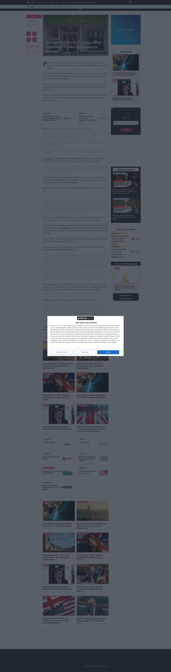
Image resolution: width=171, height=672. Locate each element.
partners (60, 325)
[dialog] (85, 336)
